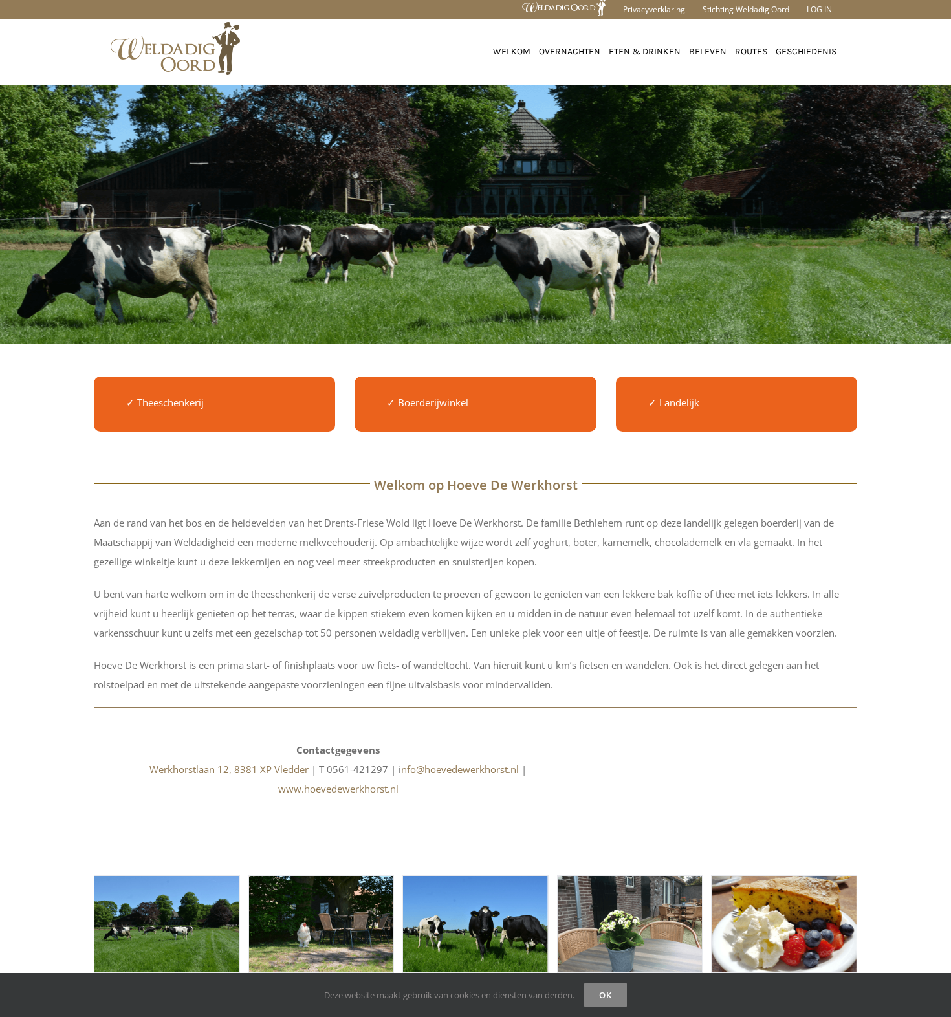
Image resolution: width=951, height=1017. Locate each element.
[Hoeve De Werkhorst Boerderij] (166, 924)
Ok (605, 995)
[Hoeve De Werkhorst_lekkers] (784, 924)
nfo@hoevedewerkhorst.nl (460, 769)
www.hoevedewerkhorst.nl (338, 788)
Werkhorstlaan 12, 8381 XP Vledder (229, 769)
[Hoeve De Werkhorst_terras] (630, 924)
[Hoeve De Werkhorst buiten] (321, 924)
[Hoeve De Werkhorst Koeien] (475, 924)
